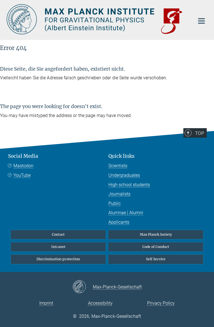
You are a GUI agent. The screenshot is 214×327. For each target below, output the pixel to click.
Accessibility (100, 303)
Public (114, 203)
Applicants (118, 222)
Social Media (23, 156)
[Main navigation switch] (201, 21)
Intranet (58, 247)
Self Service (156, 259)
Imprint (46, 303)
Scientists (117, 165)
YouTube (22, 175)
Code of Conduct (155, 247)
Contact (58, 234)
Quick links (121, 156)
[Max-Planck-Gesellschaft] (82, 287)
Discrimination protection (58, 259)
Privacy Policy (161, 303)
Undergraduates (124, 175)
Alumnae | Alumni (125, 212)
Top (199, 133)
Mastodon (23, 165)
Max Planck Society (156, 234)
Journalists (119, 194)
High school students (129, 184)
